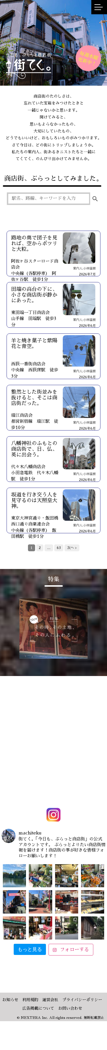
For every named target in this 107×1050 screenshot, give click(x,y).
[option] (53, 628)
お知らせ (10, 1000)
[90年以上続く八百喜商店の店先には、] (66, 875)
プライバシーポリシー (82, 1000)
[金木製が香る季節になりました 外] (66, 928)
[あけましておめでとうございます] (14, 875)
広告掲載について (38, 1008)
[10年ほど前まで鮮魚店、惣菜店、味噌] (14, 901)
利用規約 (30, 1000)
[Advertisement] (53, 729)
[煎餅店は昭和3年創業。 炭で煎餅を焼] (14, 928)
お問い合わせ (70, 1008)
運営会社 (50, 1000)
